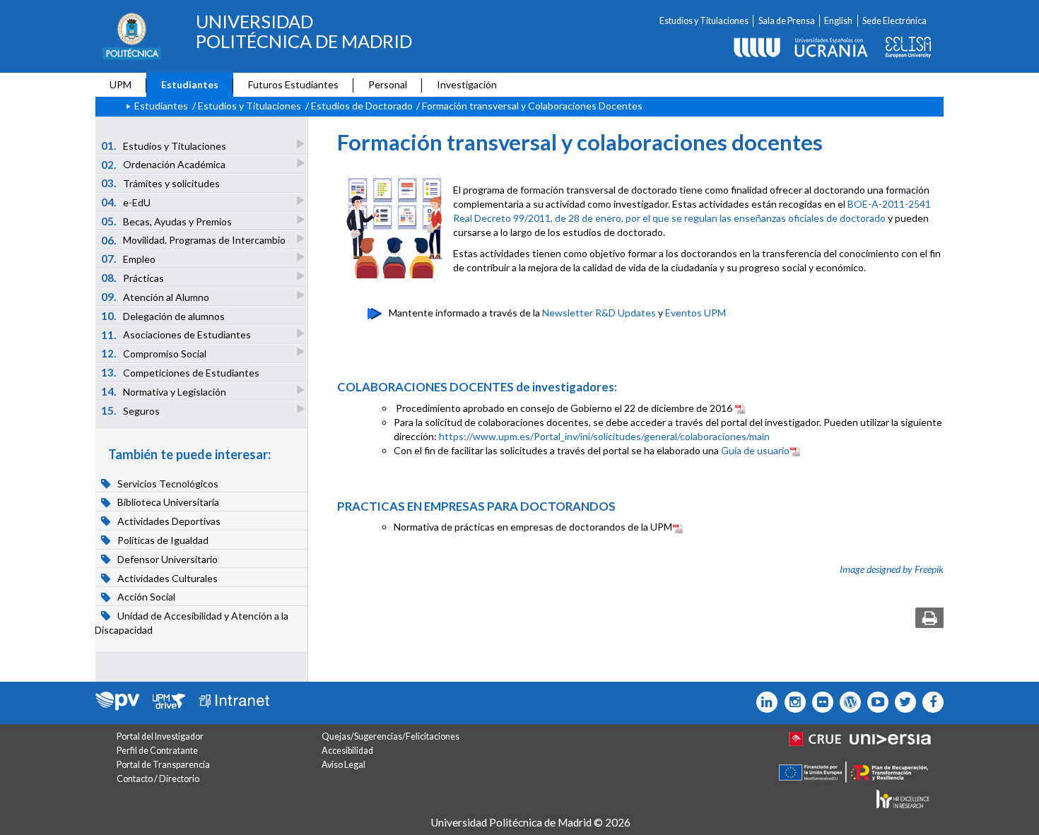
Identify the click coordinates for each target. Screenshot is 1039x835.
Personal (387, 84)
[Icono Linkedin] (763, 702)
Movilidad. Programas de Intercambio (193, 240)
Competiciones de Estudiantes (180, 372)
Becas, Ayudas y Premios (167, 221)
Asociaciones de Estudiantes (176, 334)
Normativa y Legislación (164, 391)
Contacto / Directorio (158, 779)
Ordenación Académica (163, 164)
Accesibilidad (347, 750)
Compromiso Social (154, 353)
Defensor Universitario (166, 559)
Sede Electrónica (894, 21)
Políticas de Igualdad (162, 540)
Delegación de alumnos (163, 315)
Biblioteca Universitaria (167, 503)
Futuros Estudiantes (293, 84)
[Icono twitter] (819, 702)
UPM (120, 84)
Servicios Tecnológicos (166, 484)
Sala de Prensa (786, 21)
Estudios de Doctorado (362, 106)
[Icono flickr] (902, 702)
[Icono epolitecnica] (847, 702)
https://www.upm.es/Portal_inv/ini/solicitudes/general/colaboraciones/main (604, 436)
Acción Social (145, 597)
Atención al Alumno (155, 296)
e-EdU (126, 202)
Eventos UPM (695, 313)
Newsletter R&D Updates (599, 313)
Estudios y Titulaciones (704, 21)
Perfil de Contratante (157, 750)
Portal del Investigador (160, 736)
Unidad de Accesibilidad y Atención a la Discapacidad (191, 623)
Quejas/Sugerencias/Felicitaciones (390, 736)
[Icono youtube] (874, 702)
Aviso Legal (343, 764)
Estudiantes (189, 84)
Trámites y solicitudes (161, 183)
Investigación (467, 84)
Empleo (128, 258)
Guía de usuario (755, 450)
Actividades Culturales (166, 578)
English (838, 21)
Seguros (130, 410)
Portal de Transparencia (163, 764)
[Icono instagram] (791, 702)
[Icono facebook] (930, 702)
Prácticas (133, 277)
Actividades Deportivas (168, 521)
